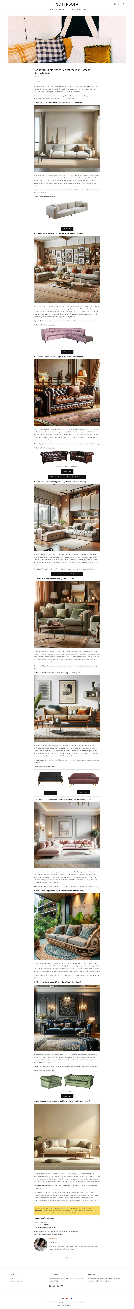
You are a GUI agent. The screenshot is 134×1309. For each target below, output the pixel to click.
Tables (69, 9)
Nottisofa (38, 1210)
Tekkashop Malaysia (16, 1281)
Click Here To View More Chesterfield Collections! (67, 477)
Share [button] (38, 81)
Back (68, 1258)
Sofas (49, 9)
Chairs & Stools (59, 9)
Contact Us (13, 1278)
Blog (84, 9)
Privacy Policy (60, 1305)
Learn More (67, 228)
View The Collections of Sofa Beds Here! (67, 574)
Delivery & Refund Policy (71, 1305)
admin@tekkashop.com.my (47, 1227)
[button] (115, 4)
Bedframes (78, 9)
